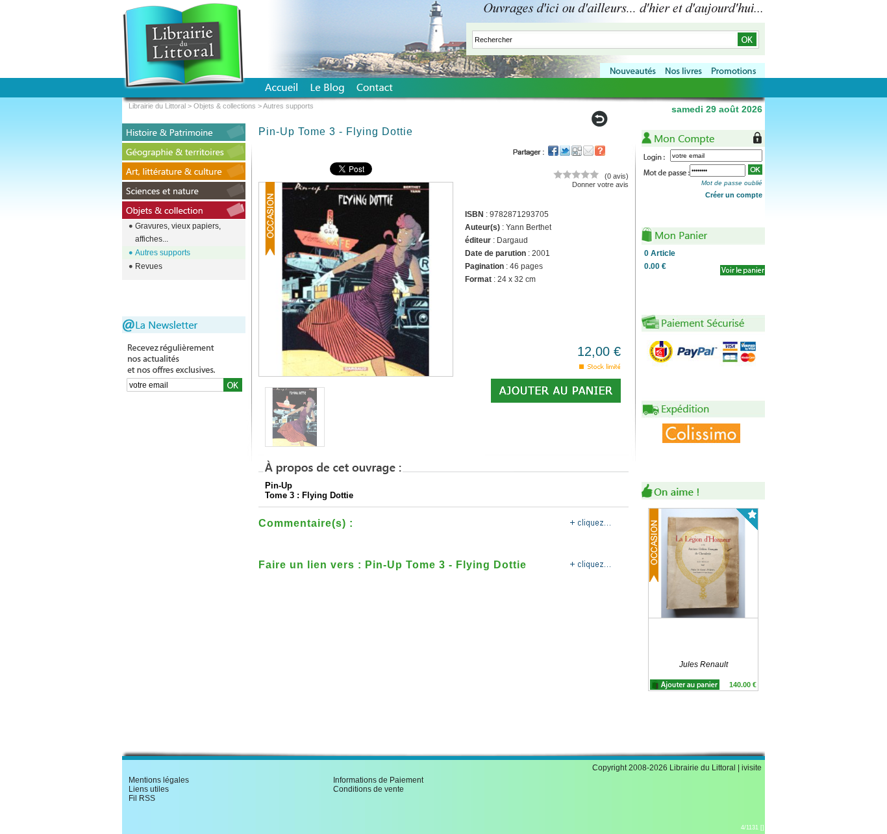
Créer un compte (733, 195)
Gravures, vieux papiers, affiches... (178, 232)
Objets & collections (225, 106)
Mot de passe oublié (731, 182)
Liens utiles (149, 789)
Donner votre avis (600, 184)
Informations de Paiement (378, 780)
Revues (148, 266)
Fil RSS (142, 798)
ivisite (752, 767)
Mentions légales (159, 780)
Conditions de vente (368, 789)
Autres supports (162, 252)
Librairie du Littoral (157, 106)
